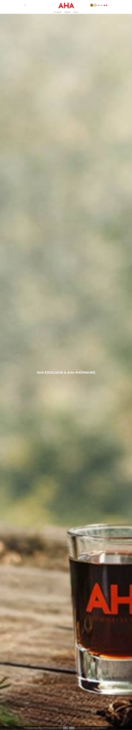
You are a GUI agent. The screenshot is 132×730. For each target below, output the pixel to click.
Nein (72, 727)
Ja (65, 727)
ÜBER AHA (75, 12)
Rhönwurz (67, 12)
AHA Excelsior (57, 12)
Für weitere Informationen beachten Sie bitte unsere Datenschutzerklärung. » (92, 727)
